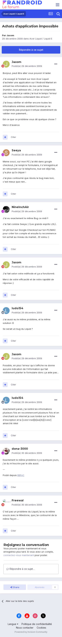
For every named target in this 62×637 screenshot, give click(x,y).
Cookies (41, 627)
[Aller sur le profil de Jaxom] (6, 64)
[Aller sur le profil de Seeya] (6, 152)
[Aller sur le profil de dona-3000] (6, 451)
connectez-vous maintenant (18, 555)
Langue (12, 624)
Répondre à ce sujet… (22, 568)
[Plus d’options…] (55, 64)
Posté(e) (27, 66)
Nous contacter (24, 627)
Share (15, 587)
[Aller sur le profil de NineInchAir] (6, 209)
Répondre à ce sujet (31, 49)
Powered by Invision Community (31, 632)
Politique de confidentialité (37, 624)
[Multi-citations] (5, 137)
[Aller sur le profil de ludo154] (6, 310)
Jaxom (10, 35)
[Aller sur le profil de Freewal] (6, 502)
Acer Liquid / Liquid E (40, 38)
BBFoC (20, 475)
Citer (13, 137)
